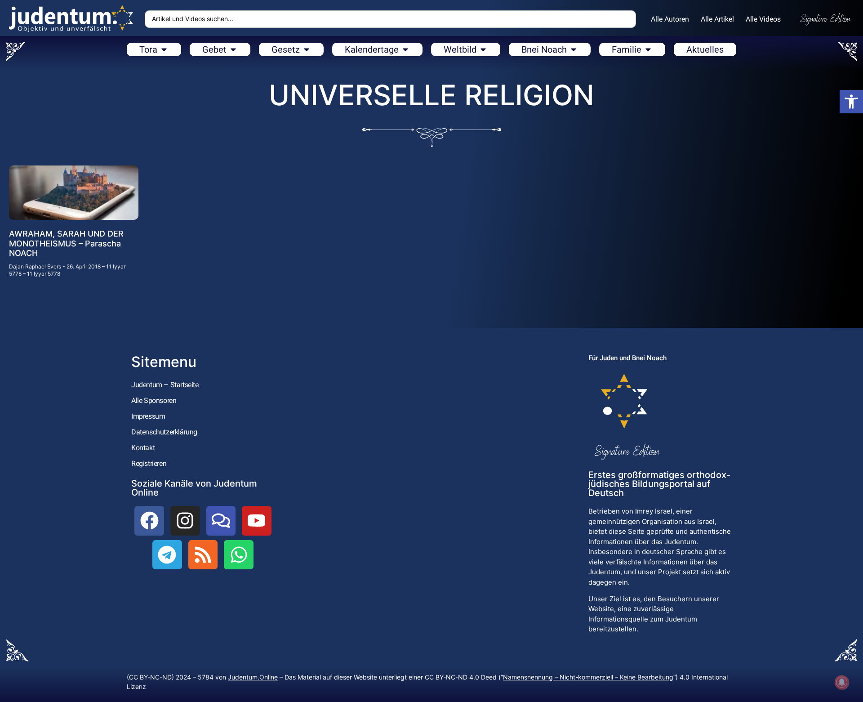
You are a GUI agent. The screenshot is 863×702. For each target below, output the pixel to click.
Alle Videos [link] (763, 19)
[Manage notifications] (842, 682)
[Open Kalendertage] (405, 49)
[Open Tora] (164, 49)
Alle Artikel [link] (717, 19)
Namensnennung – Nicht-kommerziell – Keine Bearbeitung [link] (588, 677)
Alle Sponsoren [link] (153, 400)
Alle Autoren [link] (670, 19)
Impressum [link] (148, 416)
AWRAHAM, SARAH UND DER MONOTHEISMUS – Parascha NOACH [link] (66, 243)
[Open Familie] (648, 49)
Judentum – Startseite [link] (165, 384)
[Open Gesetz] (306, 49)
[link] (851, 101)
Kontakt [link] (143, 447)
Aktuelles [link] (705, 49)
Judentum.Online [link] (253, 677)
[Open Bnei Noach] (573, 49)
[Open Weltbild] (483, 49)
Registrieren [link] (148, 463)
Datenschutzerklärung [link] (164, 432)
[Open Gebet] (233, 49)
